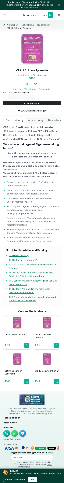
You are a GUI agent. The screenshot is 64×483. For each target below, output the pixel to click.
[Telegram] (22, 433)
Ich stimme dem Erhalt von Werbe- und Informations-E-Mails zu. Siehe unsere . (34, 464)
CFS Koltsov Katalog (19, 255)
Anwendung (35, 120)
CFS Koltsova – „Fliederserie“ (36, 24)
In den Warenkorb (32, 103)
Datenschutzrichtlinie (15, 479)
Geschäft (13, 24)
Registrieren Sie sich (19, 2)
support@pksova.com (12, 439)
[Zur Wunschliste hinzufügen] (17, 329)
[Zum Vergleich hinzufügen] (22, 329)
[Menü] (4, 15)
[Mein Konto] (59, 15)
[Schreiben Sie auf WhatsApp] (14, 433)
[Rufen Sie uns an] (6, 433)
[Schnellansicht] (12, 329)
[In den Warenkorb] (26, 345)
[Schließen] (59, 5)
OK (32, 479)
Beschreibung (14, 120)
